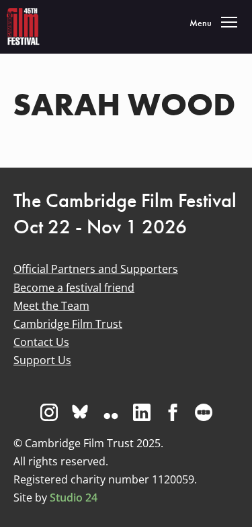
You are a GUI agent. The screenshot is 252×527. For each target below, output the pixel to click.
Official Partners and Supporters (95, 268)
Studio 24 (73, 497)
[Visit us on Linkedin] (142, 412)
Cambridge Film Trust (67, 323)
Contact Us (41, 342)
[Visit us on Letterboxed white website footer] (203, 412)
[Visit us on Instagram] (49, 412)
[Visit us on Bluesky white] (80, 412)
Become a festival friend (73, 287)
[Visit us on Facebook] (172, 412)
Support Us (42, 360)
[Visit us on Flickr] (111, 412)
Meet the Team (51, 305)
